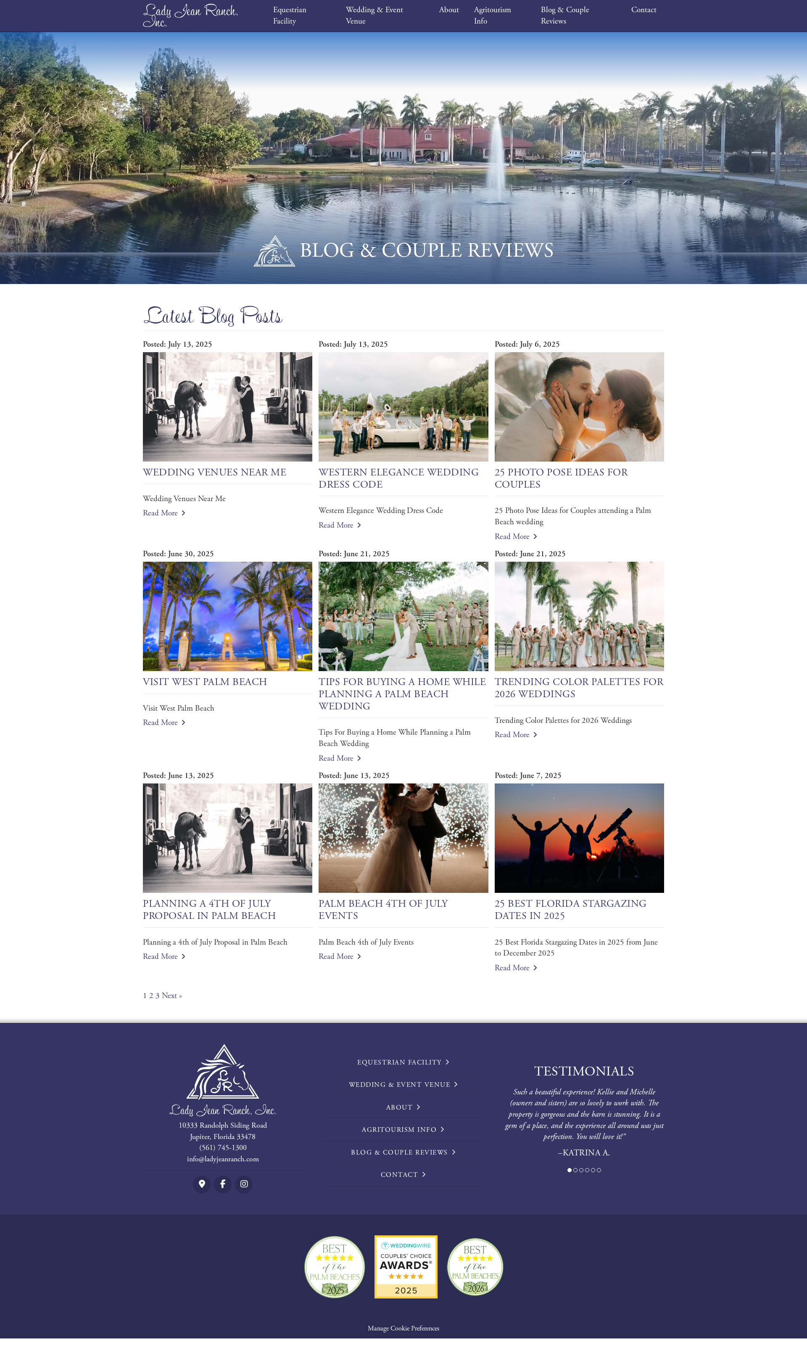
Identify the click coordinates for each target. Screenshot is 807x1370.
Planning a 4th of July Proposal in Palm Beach (209, 909)
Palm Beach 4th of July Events (383, 909)
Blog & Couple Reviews (565, 16)
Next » (172, 996)
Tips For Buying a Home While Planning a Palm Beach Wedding (402, 694)
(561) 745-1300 (223, 1147)
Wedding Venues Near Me (214, 472)
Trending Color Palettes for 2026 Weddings (579, 688)
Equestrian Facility (289, 16)
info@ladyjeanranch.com (223, 1159)
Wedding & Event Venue (374, 16)
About (449, 10)
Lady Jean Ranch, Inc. (190, 15)
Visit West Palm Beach (205, 682)
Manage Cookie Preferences (403, 1328)
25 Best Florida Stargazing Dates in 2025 (571, 909)
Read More (160, 513)
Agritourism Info (492, 16)
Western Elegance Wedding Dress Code (399, 478)
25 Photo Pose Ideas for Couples (561, 478)
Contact (644, 10)
